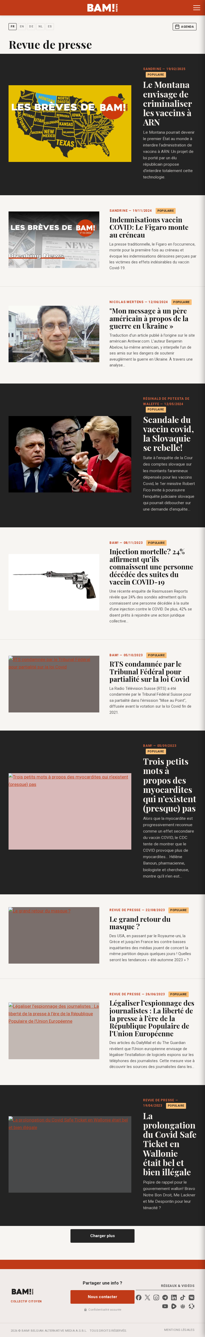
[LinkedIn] (174, 1297)
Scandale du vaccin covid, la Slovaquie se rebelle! (168, 433)
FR (12, 26)
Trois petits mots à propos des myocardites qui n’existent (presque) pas (169, 784)
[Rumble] (174, 1306)
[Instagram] (156, 1297)
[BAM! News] (102, 8)
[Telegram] (165, 1297)
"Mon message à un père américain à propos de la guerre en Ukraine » (148, 318)
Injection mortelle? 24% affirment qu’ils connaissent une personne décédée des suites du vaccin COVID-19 (151, 566)
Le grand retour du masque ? (140, 922)
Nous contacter (102, 1296)
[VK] (191, 1297)
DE (31, 26)
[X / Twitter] (147, 1297)
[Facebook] (138, 1297)
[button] (196, 7)
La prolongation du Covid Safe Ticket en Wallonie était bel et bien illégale (169, 1143)
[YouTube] (165, 1306)
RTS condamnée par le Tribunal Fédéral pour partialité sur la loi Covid (149, 671)
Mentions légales (179, 1330)
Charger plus (102, 1235)
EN (22, 26)
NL (40, 26)
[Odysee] (191, 1306)
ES (50, 26)
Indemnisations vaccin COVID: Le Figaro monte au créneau (148, 227)
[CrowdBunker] (183, 1306)
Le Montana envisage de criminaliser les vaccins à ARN (167, 103)
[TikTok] (183, 1297)
